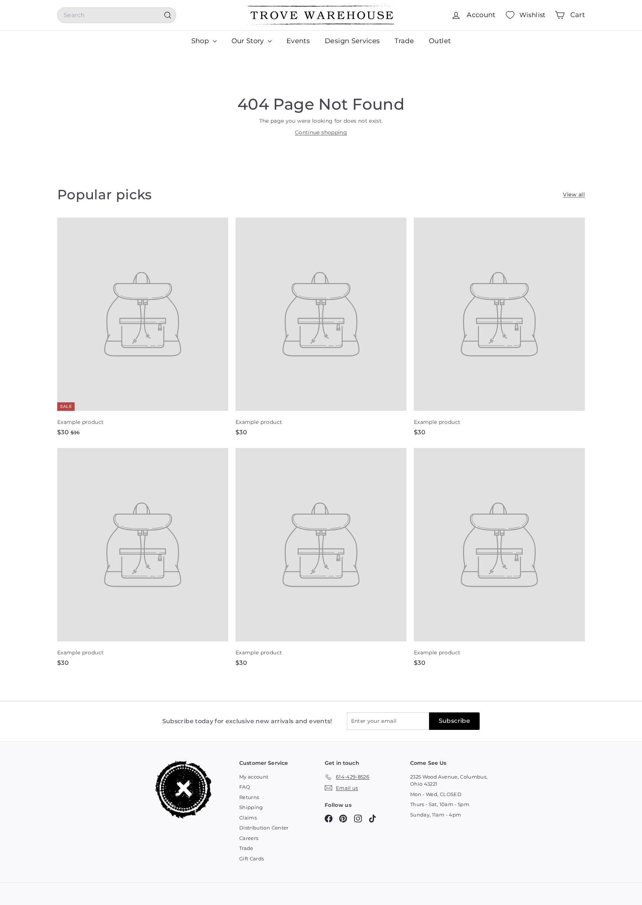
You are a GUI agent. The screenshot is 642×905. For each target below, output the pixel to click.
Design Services (352, 41)
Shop (201, 41)
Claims (248, 818)
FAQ (244, 787)
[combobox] (116, 15)
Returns (249, 797)
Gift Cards (251, 858)
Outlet (440, 41)
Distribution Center (264, 828)
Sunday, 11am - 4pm (435, 815)
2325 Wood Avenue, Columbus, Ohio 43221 (448, 780)
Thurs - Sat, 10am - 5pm (439, 804)
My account (254, 777)
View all (574, 194)
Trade (404, 41)
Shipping (251, 807)
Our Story (248, 41)
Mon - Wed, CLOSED (435, 794)
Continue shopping (321, 132)
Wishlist (532, 15)
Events (298, 41)
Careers (248, 838)
